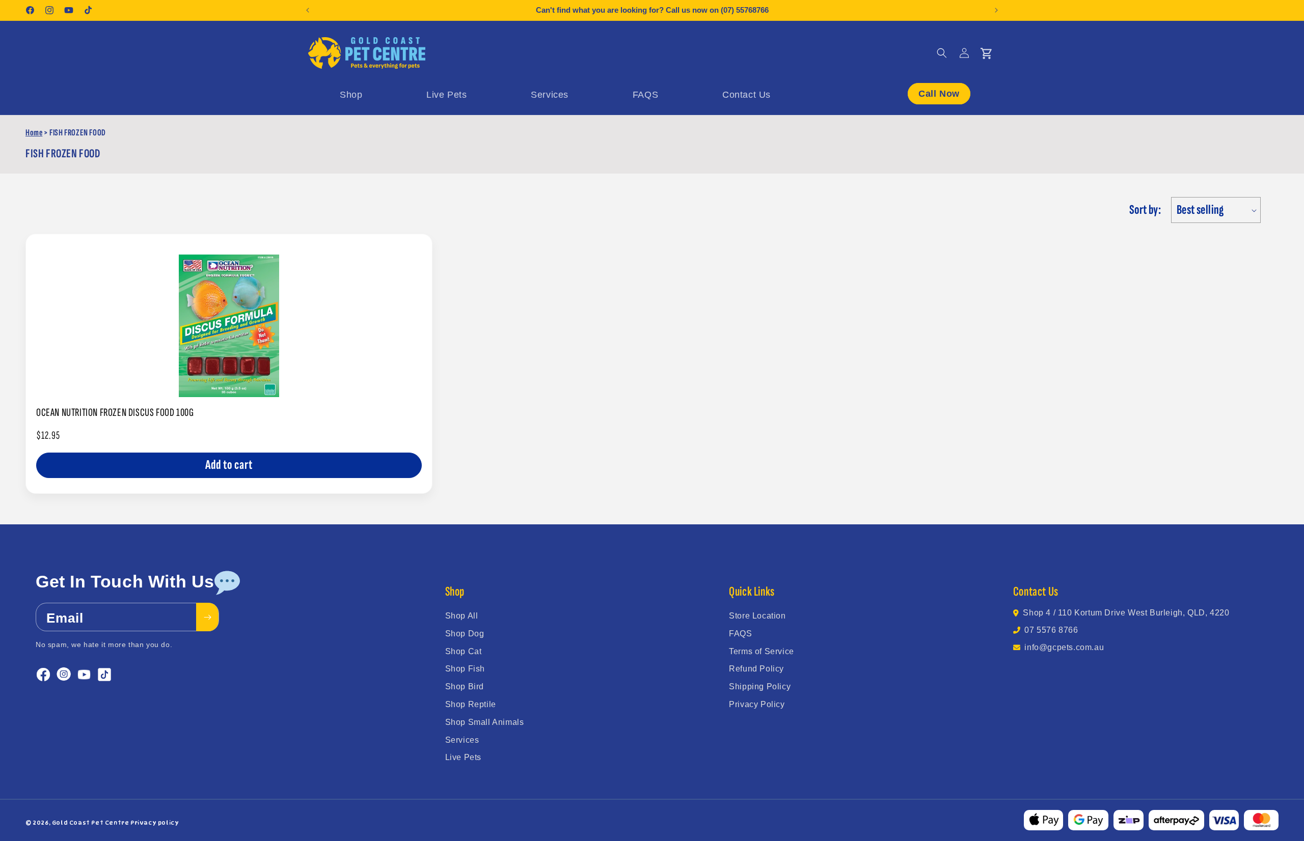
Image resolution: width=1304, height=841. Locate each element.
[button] (942, 53)
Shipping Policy (760, 686)
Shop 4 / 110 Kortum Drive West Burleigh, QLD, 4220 (1126, 612)
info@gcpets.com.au (1064, 647)
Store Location (757, 615)
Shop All (461, 615)
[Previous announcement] (307, 10)
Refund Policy (756, 668)
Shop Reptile (470, 704)
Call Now (939, 94)
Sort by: (1145, 210)
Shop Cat (463, 651)
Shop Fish (465, 668)
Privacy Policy (756, 704)
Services (462, 740)
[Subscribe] (207, 617)
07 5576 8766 (1051, 630)
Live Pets (463, 757)
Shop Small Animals (484, 722)
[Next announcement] (996, 10)
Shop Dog (464, 633)
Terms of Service (761, 651)
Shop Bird (464, 686)
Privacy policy (154, 822)
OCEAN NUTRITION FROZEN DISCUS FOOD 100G (115, 412)
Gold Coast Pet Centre (90, 822)
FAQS (740, 633)
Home (33, 132)
